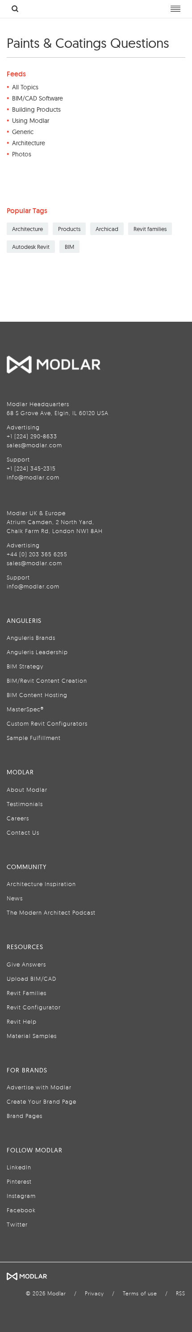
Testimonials (25, 803)
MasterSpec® (25, 709)
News (15, 898)
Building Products (36, 109)
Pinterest (19, 1181)
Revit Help (22, 1021)
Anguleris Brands (31, 637)
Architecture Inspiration (41, 883)
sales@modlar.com (34, 445)
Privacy (94, 1293)
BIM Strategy (25, 666)
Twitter (17, 1224)
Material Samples (32, 1035)
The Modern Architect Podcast (51, 912)
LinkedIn (19, 1167)
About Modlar (27, 789)
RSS (180, 1293)
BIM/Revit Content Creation (47, 680)
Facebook (21, 1210)
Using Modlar (30, 121)
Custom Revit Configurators (47, 723)
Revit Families (26, 992)
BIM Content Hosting (37, 694)
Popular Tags (27, 210)
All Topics (25, 87)
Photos (21, 154)
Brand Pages (24, 1115)
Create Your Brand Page (41, 1101)
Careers (18, 818)
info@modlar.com (33, 477)
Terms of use (140, 1293)
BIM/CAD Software (37, 98)
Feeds (16, 74)
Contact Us (23, 832)
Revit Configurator (34, 1007)
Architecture (28, 143)
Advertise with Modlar (39, 1087)
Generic (22, 132)
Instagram (21, 1195)
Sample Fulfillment (34, 737)
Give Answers (26, 964)
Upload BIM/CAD (31, 978)
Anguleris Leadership (37, 651)
